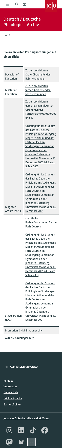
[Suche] (16, 4)
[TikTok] (33, 430)
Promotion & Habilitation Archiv (24, 330)
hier (31, 338)
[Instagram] (9, 430)
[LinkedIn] (21, 430)
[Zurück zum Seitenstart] (31, 442)
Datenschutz (11, 392)
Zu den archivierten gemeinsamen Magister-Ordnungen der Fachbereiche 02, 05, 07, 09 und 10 (40, 110)
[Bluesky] (21, 442)
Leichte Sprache (13, 398)
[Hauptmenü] (8, 4)
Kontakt (8, 380)
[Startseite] (6, 35)
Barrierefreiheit (12, 404)
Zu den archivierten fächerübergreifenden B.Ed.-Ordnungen (38, 74)
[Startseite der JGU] (51, 4)
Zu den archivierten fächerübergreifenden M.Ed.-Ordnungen (38, 90)
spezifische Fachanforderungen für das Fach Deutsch (41, 222)
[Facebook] (44, 430)
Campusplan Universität (24, 366)
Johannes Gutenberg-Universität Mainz (26, 418)
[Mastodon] (9, 442)
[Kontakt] (24, 4)
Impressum (10, 386)
